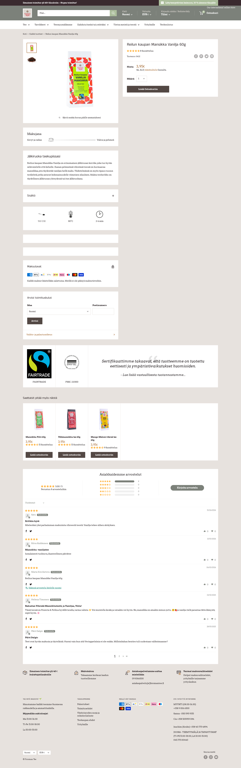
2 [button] (119, 656)
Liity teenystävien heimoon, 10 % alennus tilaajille (190, 3)
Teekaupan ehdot (86, 720)
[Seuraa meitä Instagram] (211, 757)
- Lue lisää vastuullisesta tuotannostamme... (153, 375)
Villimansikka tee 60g (69, 437)
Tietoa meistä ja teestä (125, 24)
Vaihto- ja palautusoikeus (39, 334)
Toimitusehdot (84, 708)
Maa (29, 305)
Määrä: (131, 78)
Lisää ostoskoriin (39, 455)
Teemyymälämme (63, 24)
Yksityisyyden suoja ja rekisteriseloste (88, 714)
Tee (25, 24)
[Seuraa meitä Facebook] (206, 757)
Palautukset (83, 704)
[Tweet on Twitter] (207, 56)
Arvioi (34, 321)
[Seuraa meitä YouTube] (216, 757)
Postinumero (99, 305)
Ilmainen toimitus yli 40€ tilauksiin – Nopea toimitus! (50, 3)
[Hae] (113, 13)
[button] (133, 51)
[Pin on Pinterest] (201, 56)
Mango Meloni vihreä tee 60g (103, 438)
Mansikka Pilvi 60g (36, 437)
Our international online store (221, 7)
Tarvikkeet (40, 24)
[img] (31, 510)
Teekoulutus (166, 24)
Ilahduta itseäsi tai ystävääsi (91, 24)
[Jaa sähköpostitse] (212, 56)
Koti (25, 34)
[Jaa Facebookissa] (196, 56)
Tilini (164, 14)
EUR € (42, 753)
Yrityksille (149, 24)
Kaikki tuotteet (36, 34)
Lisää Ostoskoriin (148, 89)
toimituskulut (151, 70)
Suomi (27, 753)
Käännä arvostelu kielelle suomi (45, 588)
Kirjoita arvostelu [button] (187, 487)
